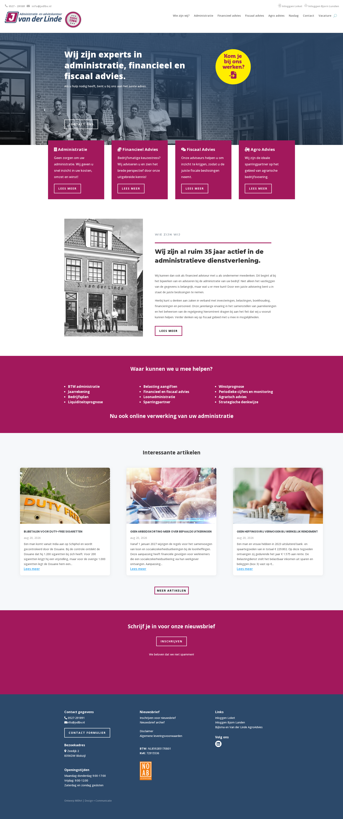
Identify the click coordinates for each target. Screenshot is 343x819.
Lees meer (67, 188)
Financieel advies (229, 15)
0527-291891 (76, 718)
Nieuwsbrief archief (152, 722)
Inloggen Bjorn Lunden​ (323, 6)
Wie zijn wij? (181, 15)
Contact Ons (81, 124)
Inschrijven (171, 641)
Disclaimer (146, 731)
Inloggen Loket (292, 6)
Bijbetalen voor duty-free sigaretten (53, 532)
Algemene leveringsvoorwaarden (161, 736)
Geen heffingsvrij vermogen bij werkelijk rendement (277, 532)
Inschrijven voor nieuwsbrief (158, 718)
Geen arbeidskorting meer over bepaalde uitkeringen (171, 532)
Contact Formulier (87, 733)
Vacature (325, 15)
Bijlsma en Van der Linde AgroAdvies (239, 727)
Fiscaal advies (254, 15)
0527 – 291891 (17, 6)
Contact (308, 15)
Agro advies (276, 15)
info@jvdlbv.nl (41, 6)
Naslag (294, 15)
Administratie (203, 15)
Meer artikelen (171, 590)
